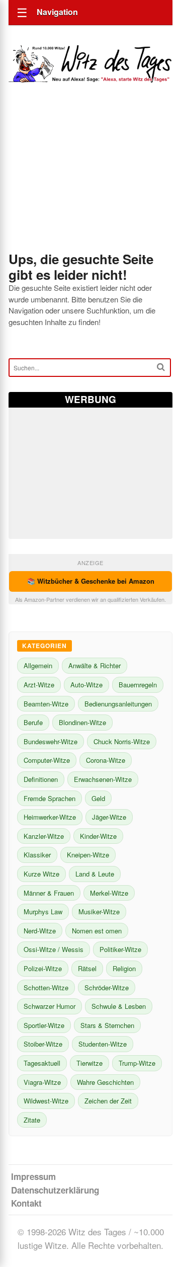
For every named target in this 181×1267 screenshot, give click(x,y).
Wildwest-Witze (46, 1100)
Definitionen (41, 779)
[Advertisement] (90, 181)
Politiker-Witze (120, 949)
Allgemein (38, 665)
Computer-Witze (47, 760)
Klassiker (37, 854)
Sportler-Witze (44, 1025)
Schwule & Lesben (119, 1006)
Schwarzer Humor (49, 1006)
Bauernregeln (138, 684)
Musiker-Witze (99, 911)
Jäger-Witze (109, 817)
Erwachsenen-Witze (103, 779)
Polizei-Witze (43, 968)
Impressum (33, 1176)
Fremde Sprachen (49, 798)
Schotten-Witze (46, 987)
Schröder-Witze (106, 987)
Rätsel (87, 968)
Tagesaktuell (42, 1063)
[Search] (161, 367)
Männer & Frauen (49, 893)
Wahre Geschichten (105, 1082)
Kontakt (26, 1203)
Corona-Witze (105, 760)
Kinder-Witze (98, 836)
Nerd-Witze (40, 930)
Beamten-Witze (46, 703)
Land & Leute (94, 874)
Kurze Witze (41, 874)
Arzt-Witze (39, 684)
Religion (124, 968)
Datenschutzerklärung (55, 1190)
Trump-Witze (137, 1063)
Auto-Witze (86, 684)
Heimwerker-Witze (50, 817)
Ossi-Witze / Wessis (53, 949)
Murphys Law (43, 911)
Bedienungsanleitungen (118, 703)
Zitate (32, 1120)
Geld (98, 798)
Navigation (57, 12)
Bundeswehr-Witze (50, 741)
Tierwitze (89, 1063)
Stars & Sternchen (107, 1025)
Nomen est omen (97, 930)
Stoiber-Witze (43, 1044)
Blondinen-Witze (82, 722)
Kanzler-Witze (44, 836)
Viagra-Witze (42, 1082)
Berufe (33, 722)
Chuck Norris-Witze (122, 741)
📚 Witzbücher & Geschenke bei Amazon (90, 581)
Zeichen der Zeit (108, 1100)
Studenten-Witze (102, 1044)
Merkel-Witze (109, 893)
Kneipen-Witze (88, 854)
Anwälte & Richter (94, 665)
